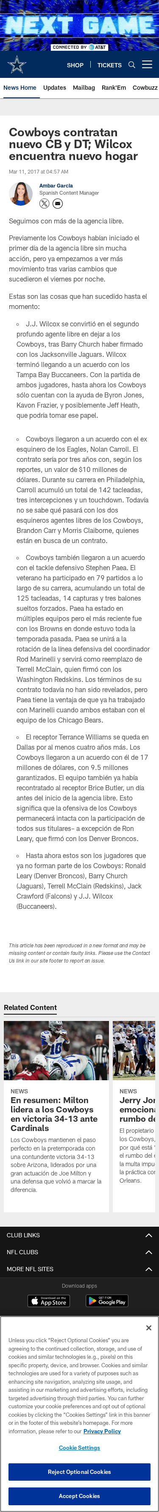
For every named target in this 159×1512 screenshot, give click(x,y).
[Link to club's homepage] (17, 61)
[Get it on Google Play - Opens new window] (107, 1305)
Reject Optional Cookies (79, 1471)
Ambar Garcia (56, 185)
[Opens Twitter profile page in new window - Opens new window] (44, 204)
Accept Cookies (79, 1496)
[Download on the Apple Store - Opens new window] (48, 1302)
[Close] (148, 1328)
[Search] (131, 64)
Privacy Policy (102, 1431)
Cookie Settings (79, 1447)
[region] (79, 1414)
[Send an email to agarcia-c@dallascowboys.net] (58, 204)
